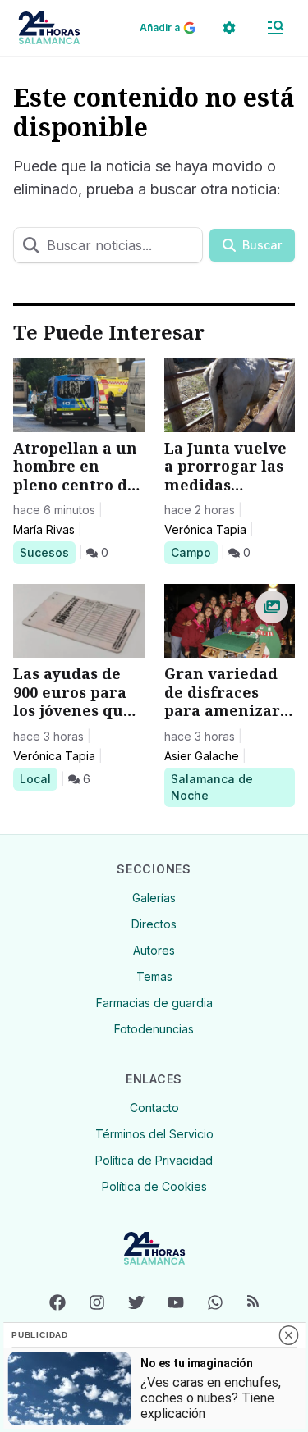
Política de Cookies (154, 1186)
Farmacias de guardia (154, 1003)
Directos (154, 924)
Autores (154, 950)
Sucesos (47, 552)
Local (38, 778)
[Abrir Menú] (275, 28)
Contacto (154, 1108)
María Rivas (44, 529)
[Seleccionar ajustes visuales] (229, 27)
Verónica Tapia (205, 529)
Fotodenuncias (154, 1029)
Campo (194, 552)
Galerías (154, 898)
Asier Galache (201, 756)
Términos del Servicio (154, 1134)
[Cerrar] (288, 1335)
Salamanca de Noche (211, 786)
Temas (154, 976)
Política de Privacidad (154, 1160)
